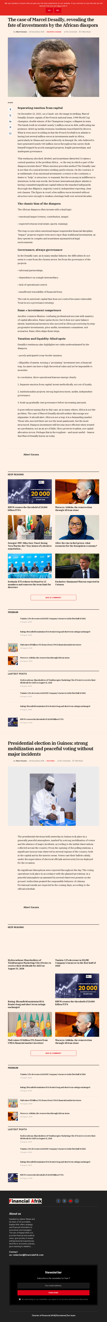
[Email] (10, 133)
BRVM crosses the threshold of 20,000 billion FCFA (27, 508)
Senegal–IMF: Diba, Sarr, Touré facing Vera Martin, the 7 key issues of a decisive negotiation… (30, 546)
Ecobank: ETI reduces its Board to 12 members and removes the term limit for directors (29, 584)
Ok (49, 10)
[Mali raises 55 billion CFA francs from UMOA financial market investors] (13, 647)
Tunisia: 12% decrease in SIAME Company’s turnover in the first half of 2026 (53, 618)
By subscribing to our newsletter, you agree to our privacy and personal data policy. (54, 1299)
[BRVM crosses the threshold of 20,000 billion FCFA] (30, 491)
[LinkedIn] (10, 121)
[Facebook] (10, 109)
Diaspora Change (54, 32)
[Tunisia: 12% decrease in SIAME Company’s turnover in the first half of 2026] (13, 621)
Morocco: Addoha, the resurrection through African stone (73, 508)
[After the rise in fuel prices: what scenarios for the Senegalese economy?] (77, 527)
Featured (51, 761)
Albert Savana (21, 32)
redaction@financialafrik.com (28, 1255)
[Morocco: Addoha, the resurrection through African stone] (77, 491)
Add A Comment (53, 597)
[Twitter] (10, 115)
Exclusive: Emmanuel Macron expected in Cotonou (77, 583)
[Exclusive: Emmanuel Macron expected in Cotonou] (77, 566)
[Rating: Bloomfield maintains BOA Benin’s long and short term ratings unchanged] (13, 634)
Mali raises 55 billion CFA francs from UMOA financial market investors (50, 645)
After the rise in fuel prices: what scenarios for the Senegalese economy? (76, 544)
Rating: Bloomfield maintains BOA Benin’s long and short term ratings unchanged (55, 632)
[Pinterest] (10, 127)
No (57, 10)
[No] (103, 8)
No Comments (71, 32)
